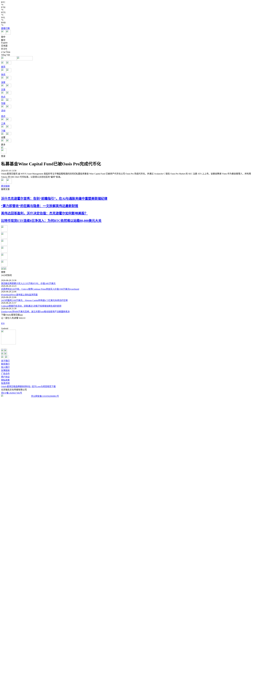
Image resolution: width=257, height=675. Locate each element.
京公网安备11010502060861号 (45, 396)
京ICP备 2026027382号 (11, 393)
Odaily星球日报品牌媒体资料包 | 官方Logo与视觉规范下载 (28, 386)
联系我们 (5, 364)
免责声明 (5, 383)
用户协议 (5, 377)
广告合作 (5, 373)
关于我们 (5, 361)
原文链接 (5, 186)
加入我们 (5, 367)
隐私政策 (5, 380)
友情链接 (5, 370)
